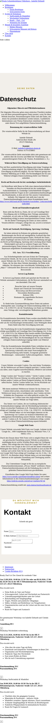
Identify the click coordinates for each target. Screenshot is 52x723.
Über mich (9, 33)
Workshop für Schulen (18, 23)
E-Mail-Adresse (10, 536)
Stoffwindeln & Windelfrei (20, 16)
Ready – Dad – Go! (17, 20)
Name (6, 531)
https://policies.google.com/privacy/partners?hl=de (26, 481)
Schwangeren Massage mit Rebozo (23, 29)
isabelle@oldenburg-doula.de (29, 148)
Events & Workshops (13, 14)
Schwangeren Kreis (17, 12)
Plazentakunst (15, 31)
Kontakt (8, 36)
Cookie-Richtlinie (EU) (14, 571)
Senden (8, 547)
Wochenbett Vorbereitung (19, 18)
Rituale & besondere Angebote (16, 25)
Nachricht (7, 543)
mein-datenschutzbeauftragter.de (39, 485)
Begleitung (9, 7)
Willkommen (10, 5)
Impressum (9, 567)
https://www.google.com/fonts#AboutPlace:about (21, 477)
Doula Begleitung (16, 9)
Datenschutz (9, 569)
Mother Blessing (16, 27)
